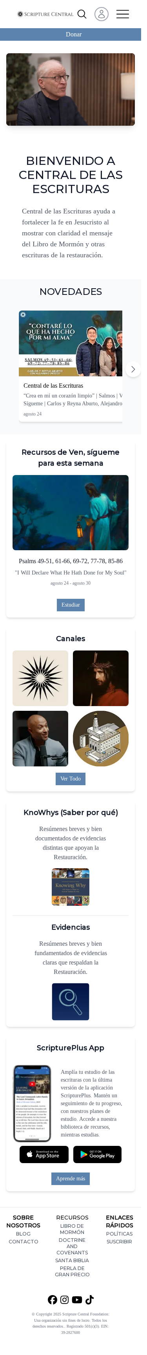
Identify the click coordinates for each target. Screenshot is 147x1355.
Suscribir (119, 1242)
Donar (74, 34)
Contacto (23, 1242)
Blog (23, 1234)
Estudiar (71, 605)
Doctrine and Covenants (72, 1246)
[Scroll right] (133, 369)
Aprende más (70, 1179)
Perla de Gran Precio (72, 1271)
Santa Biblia (72, 1260)
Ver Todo (70, 779)
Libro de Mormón (72, 1229)
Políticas (119, 1234)
